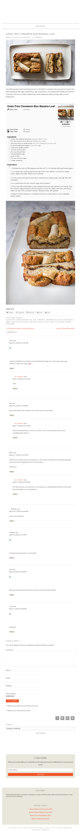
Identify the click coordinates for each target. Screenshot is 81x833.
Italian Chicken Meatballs (40, 819)
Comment (9, 650)
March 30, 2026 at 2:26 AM (18, 511)
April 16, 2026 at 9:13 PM (17, 535)
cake (34, 320)
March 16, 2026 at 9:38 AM (18, 406)
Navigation (40, 26)
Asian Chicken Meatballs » (65, 328)
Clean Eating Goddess (40, 10)
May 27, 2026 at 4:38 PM (18, 609)
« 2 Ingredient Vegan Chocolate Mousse (20, 328)
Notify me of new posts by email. (19, 711)
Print (64, 122)
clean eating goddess (19, 322)
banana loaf (27, 320)
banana (19, 320)
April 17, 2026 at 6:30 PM (21, 379)
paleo (47, 322)
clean (59, 320)
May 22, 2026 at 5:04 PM (18, 572)
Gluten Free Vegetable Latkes (40, 815)
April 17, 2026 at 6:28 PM (21, 482)
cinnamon (41, 320)
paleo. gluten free (57, 322)
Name (8, 670)
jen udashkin (18, 376)
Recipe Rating (11, 694)
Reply (12, 368)
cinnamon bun (51, 320)
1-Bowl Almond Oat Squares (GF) (40, 809)
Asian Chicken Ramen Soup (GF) (40, 812)
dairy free (33, 322)
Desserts (19, 318)
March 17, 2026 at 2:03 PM (18, 455)
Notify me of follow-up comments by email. (23, 706)
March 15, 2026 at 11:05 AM (18, 343)
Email (8, 678)
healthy (41, 322)
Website (9, 686)
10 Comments (37, 37)
